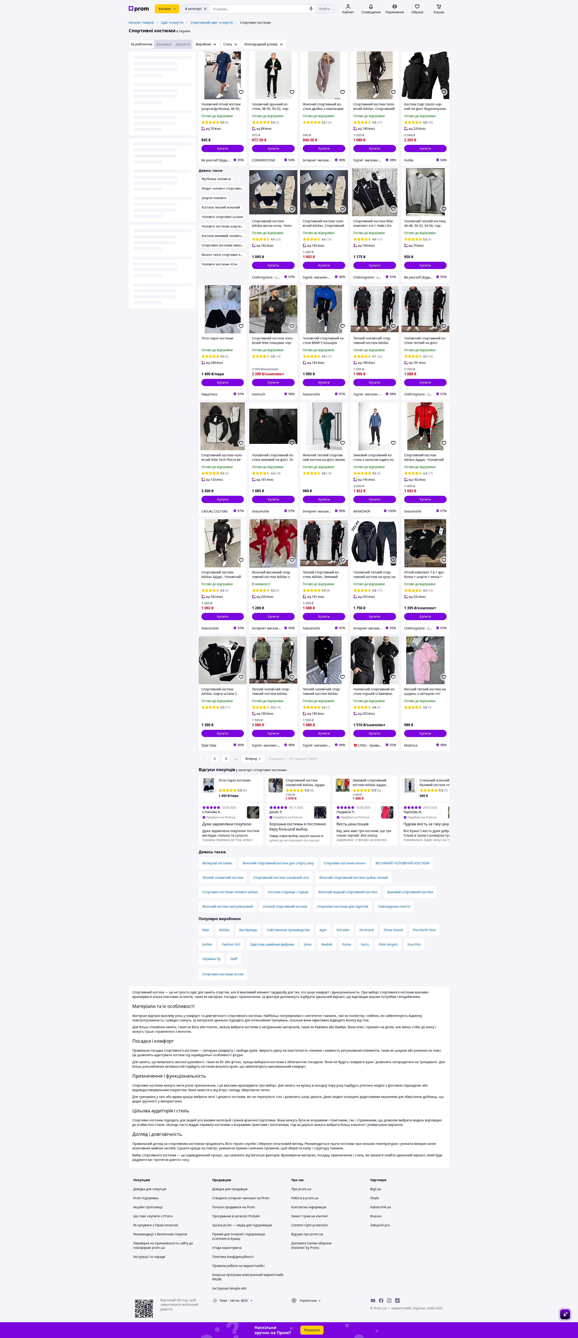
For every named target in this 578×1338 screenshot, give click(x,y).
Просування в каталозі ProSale (236, 1216)
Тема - (229, 1300)
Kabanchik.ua (380, 1207)
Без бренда (248, 930)
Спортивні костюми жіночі (345, 863)
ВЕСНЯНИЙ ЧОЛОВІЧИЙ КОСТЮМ (402, 863)
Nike (205, 930)
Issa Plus (414, 944)
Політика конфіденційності (233, 1257)
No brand (366, 930)
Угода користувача (227, 1247)
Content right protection (309, 1225)
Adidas (224, 930)
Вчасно (376, 1216)
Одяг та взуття (172, 22)
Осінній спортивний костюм (285, 906)
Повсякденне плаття (394, 906)
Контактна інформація (308, 1207)
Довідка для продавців (229, 1189)
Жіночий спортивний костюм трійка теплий (353, 877)
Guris (365, 944)
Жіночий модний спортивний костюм (347, 892)
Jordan (207, 944)
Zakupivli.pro (380, 1225)
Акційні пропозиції (148, 1207)
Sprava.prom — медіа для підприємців (242, 1225)
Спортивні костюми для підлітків (342, 906)
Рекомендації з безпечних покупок (160, 1234)
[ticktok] (397, 1300)
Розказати (312, 1330)
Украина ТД (211, 959)
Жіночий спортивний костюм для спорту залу (278, 863)
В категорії (193, 9)
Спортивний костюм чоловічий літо (281, 877)
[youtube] (373, 1300)
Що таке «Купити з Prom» (153, 1216)
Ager (323, 930)
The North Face (424, 930)
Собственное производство (288, 930)
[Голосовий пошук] (311, 9)
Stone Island (393, 930)
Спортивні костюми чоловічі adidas (230, 892)
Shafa (374, 1198)
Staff (233, 959)
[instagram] (389, 1300)
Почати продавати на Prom (233, 1207)
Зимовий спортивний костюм (410, 892)
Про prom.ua (301, 1189)
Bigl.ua (375, 1189)
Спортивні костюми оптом (222, 974)
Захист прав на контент (309, 1216)
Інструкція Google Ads (229, 1288)
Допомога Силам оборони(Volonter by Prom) (311, 1245)
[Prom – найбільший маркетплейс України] (139, 9)
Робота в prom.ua (304, 1198)
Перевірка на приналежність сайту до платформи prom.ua (163, 1245)
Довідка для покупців (149, 1189)
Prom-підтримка (145, 1198)
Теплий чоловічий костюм (222, 877)
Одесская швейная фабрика (272, 944)
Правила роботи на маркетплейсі (238, 1266)
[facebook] (381, 1300)
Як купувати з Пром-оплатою (155, 1225)
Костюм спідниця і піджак (288, 892)
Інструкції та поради (149, 1257)
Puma (346, 944)
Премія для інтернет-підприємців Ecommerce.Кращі (238, 1236)
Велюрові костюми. (217, 863)
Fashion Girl (231, 944)
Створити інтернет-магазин (234, 1198)
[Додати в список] (241, 92)
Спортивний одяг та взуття (212, 22)
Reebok (326, 944)
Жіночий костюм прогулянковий (227, 906)
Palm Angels (388, 944)
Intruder (343, 930)
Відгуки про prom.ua (307, 1234)
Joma (307, 944)
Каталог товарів (141, 22)
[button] (222, 148)
